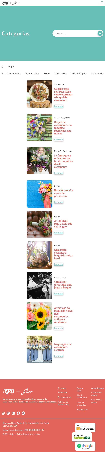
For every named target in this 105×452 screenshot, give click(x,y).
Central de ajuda (96, 393)
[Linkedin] (13, 413)
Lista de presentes (81, 403)
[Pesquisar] (100, 33)
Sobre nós (62, 392)
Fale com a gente (96, 401)
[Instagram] (3, 413)
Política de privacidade (63, 403)
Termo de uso (64, 397)
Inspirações (82, 409)
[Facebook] (18, 413)
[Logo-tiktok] (23, 413)
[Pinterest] (8, 413)
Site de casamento (82, 396)
